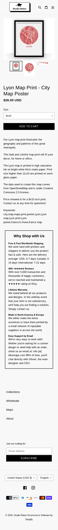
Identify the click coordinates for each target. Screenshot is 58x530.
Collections (13, 392)
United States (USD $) (19, 477)
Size (5, 109)
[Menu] (52, 7)
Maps (9, 409)
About (9, 418)
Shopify (29, 519)
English (44, 477)
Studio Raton (20, 515)
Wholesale (12, 400)
